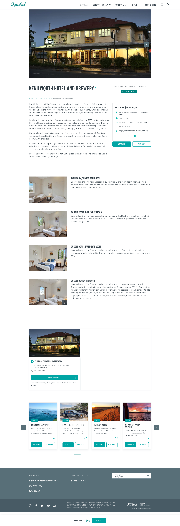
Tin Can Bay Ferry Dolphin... (132, 426)
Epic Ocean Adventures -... (42, 425)
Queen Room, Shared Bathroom (86, 246)
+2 (64, 303)
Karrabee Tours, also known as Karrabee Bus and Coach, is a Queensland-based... (105, 430)
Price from (78, 520)
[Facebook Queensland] (36, 505)
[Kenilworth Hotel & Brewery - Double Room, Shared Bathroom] (48, 224)
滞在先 (48, 99)
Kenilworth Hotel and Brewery (61, 88)
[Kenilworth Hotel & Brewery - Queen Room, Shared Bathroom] (48, 258)
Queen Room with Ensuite (83, 280)
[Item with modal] (90, 43)
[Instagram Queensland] (30, 505)
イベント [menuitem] (135, 4)
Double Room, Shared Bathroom (86, 212)
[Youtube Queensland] (48, 505)
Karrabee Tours (100, 425)
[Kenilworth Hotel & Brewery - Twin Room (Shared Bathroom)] (48, 190)
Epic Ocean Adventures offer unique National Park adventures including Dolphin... (42, 430)
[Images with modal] (48, 190)
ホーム (31, 99)
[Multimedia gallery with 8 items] (90, 45)
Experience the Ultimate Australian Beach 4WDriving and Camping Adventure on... (73, 430)
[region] (69, 130)
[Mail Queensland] (54, 505)
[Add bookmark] (96, 87)
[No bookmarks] (162, 5)
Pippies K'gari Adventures (73, 425)
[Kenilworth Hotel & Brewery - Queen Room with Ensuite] (48, 292)
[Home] (18, 6)
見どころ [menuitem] (83, 4)
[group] (43, 427)
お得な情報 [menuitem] (150, 4)
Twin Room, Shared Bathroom (85, 178)
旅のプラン (39, 99)
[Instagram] (134, 136)
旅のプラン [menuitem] (121, 4)
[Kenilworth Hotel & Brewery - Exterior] (90, 43)
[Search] (168, 4)
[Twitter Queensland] (42, 505)
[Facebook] (129, 136)
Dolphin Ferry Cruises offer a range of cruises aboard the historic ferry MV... (135, 432)
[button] (33, 44)
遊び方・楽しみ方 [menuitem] (102, 4)
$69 (88, 520)
